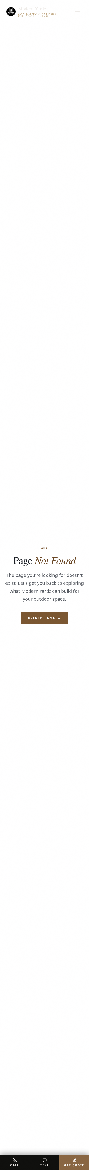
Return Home (44, 618)
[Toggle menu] (78, 12)
